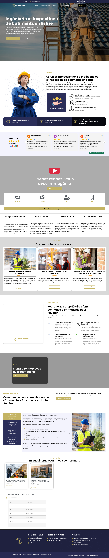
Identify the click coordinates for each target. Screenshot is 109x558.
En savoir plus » (9, 485)
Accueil (36, 5)
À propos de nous (64, 5)
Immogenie (27, 554)
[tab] (12, 416)
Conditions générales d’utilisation (76, 555)
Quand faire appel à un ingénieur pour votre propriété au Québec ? (16, 481)
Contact (55, 5)
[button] (104, 142)
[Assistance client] (16, 339)
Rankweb (49, 554)
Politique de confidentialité (91, 555)
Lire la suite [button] (30, 148)
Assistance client (24, 339)
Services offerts (45, 5)
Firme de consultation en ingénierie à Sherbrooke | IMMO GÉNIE (40, 481)
